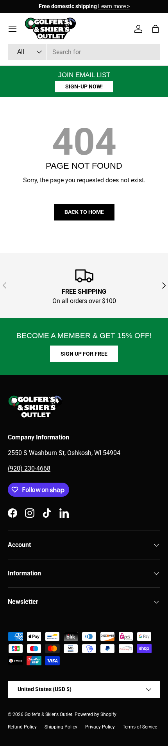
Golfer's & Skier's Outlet (48, 714)
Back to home (84, 212)
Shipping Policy (61, 727)
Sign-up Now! (84, 86)
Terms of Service (140, 727)
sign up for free (84, 354)
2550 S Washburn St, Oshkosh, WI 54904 (64, 453)
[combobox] (84, 52)
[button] (155, 28)
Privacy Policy (100, 727)
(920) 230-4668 (29, 468)
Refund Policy (22, 727)
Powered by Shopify (95, 714)
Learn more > (114, 6)
